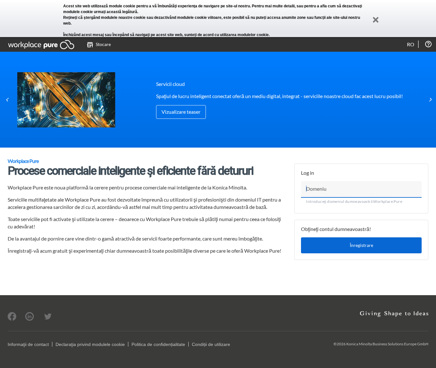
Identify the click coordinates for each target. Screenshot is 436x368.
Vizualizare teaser (181, 112)
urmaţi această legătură (115, 12)
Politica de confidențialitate (158, 344)
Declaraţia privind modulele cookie (90, 344)
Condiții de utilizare (211, 344)
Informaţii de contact (28, 344)
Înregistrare (361, 245)
